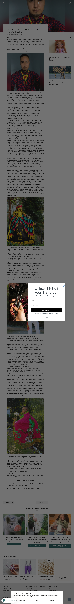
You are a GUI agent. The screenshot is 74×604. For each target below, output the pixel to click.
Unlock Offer (46, 310)
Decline (52, 600)
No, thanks (46, 317)
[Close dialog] (63, 285)
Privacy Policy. (30, 596)
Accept (36, 600)
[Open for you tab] (69, 599)
